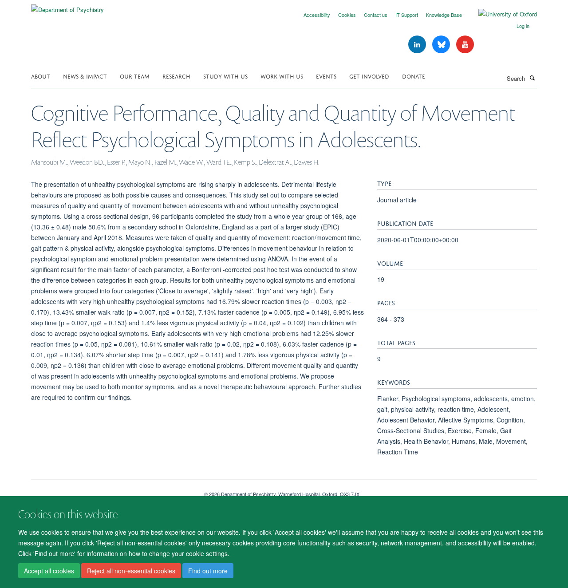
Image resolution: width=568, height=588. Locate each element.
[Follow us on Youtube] (465, 44)
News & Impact (85, 75)
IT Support (406, 14)
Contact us (375, 14)
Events (326, 75)
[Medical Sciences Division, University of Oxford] (111, 491)
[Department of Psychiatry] (67, 6)
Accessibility (317, 14)
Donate (413, 75)
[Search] (532, 78)
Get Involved (369, 75)
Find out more (208, 570)
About (40, 75)
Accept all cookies (49, 570)
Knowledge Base (444, 14)
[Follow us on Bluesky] (442, 44)
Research (176, 75)
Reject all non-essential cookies (131, 570)
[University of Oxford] (501, 14)
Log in (523, 25)
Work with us (281, 75)
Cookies (347, 14)
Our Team (135, 75)
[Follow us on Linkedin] (418, 44)
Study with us (225, 75)
